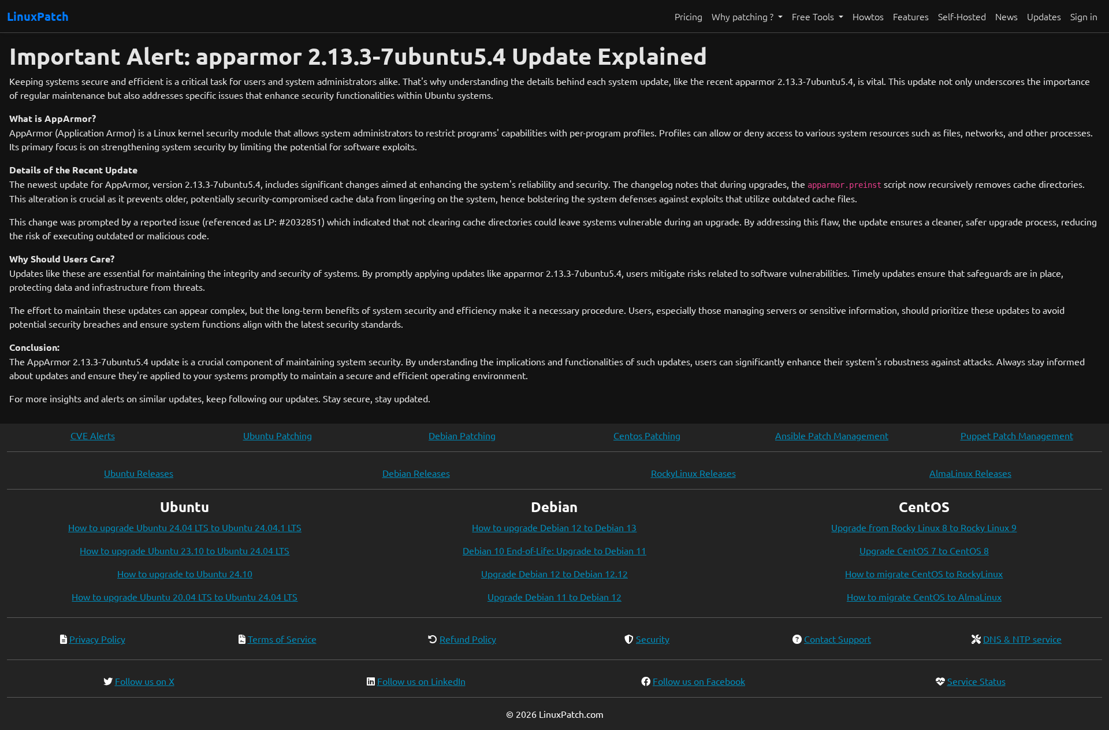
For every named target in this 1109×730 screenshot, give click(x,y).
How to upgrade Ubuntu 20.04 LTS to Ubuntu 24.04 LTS (184, 596)
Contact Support (837, 638)
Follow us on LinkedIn (421, 681)
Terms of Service (282, 638)
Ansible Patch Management (831, 435)
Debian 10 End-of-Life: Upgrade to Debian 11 (554, 550)
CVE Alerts (92, 435)
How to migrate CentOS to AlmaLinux (924, 596)
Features (911, 16)
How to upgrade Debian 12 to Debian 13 (554, 527)
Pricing (688, 16)
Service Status (976, 681)
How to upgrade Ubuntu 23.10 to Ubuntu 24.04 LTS (184, 550)
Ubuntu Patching (277, 435)
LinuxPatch (38, 16)
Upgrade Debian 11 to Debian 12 (554, 596)
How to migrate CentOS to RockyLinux (924, 573)
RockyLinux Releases (693, 473)
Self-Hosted (962, 16)
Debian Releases (416, 473)
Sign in (1083, 16)
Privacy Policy (97, 638)
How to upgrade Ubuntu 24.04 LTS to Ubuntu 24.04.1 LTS (185, 527)
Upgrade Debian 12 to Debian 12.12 (554, 573)
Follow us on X (144, 681)
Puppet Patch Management (1017, 435)
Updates (1044, 16)
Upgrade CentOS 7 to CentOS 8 (924, 550)
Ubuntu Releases (138, 473)
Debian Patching (462, 435)
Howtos (868, 16)
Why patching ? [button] (744, 16)
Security (652, 638)
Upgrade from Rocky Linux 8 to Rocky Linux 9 (924, 527)
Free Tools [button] (814, 16)
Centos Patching (646, 435)
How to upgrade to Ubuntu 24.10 (184, 573)
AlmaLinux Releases (970, 473)
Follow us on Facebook (699, 681)
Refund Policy (468, 638)
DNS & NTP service (1022, 638)
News (1006, 16)
